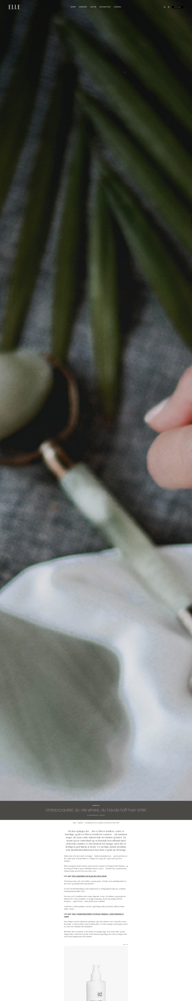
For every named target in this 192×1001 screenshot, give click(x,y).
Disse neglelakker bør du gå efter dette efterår (89, 876)
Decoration (105, 7)
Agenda (117, 7)
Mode (73, 7)
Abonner (177, 7)
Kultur (93, 7)
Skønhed (83, 7)
